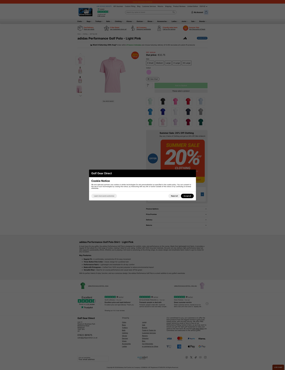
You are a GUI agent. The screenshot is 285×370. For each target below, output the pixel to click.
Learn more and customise (104, 196)
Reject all (174, 196)
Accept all (187, 196)
